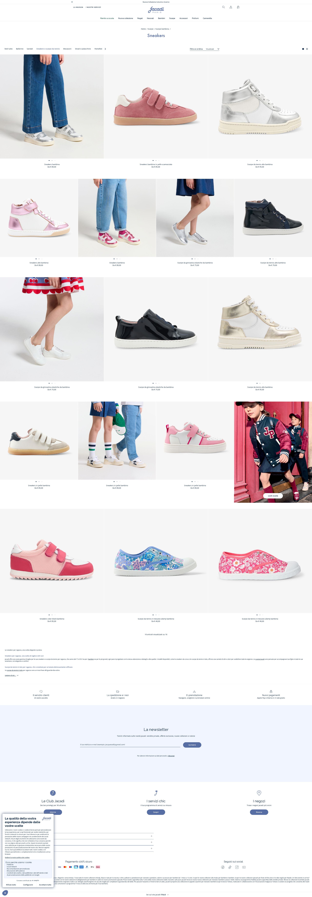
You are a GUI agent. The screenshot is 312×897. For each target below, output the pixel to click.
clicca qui (171, 756)
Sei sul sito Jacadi (156, 894)
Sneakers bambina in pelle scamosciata (156, 164)
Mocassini (67, 49)
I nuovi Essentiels (156, 2)
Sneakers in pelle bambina (39, 485)
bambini (91, 659)
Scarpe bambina (162, 29)
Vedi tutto (8, 49)
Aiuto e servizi (18, 836)
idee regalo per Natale (284, 878)
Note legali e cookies (22, 848)
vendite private (278, 880)
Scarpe (150, 29)
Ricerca (259, 812)
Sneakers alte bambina (39, 263)
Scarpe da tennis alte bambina (260, 164)
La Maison (78, 7)
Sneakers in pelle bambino (117, 485)
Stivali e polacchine (83, 49)
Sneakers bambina (52, 164)
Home (143, 29)
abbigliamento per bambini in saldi (89, 880)
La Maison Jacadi (20, 842)
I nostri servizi (93, 7)
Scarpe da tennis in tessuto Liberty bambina (156, 619)
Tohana (229, 882)
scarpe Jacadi (259, 659)
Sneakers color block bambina (52, 619)
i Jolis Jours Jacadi (180, 880)
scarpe (54, 878)
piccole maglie (102, 882)
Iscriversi (192, 745)
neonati (145, 878)
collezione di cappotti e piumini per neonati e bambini (198, 882)
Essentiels (301, 880)
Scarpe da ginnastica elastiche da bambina (195, 263)
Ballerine (19, 49)
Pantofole (98, 49)
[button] (107, 18)
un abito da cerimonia (87, 884)
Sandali (30, 49)
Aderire (53, 812)
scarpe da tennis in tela (15, 670)
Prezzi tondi (127, 880)
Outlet (165, 880)
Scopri (156, 812)
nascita (116, 878)
